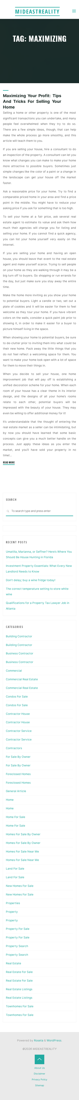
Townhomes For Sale (19, 1006)
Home (10, 799)
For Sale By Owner (18, 756)
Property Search (17, 946)
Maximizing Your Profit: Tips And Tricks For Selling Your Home (32, 101)
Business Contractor (19, 653)
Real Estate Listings (19, 989)
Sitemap (39, 1085)
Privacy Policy (39, 1079)
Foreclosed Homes (18, 774)
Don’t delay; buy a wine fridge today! (30, 580)
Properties (13, 903)
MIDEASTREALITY (37, 11)
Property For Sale (17, 929)
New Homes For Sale (19, 886)
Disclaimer (39, 1073)
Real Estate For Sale (19, 972)
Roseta (38, 1040)
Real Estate (13, 963)
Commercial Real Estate (22, 679)
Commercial (14, 670)
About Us (39, 1068)
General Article (16, 791)
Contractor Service (19, 731)
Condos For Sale (17, 696)
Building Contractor (19, 636)
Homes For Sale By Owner (23, 834)
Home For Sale (15, 817)
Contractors (14, 748)
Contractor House (18, 714)
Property (12, 911)
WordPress (54, 1040)
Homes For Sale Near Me (22, 851)
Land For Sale (15, 868)
